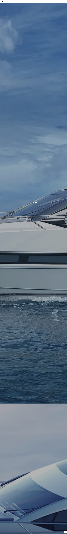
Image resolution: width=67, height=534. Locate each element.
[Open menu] (2, 1)
